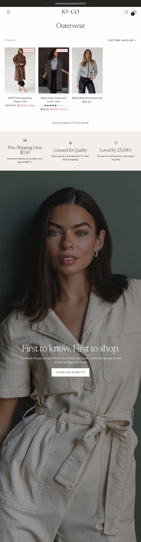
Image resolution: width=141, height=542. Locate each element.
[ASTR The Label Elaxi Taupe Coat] (20, 70)
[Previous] (46, 3)
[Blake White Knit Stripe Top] (87, 70)
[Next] (95, 3)
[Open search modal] (126, 12)
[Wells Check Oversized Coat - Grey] (53, 70)
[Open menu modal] (8, 12)
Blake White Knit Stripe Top (87, 97)
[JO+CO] (70, 12)
